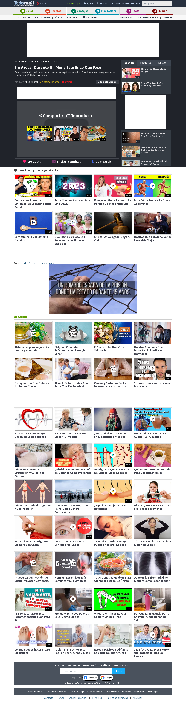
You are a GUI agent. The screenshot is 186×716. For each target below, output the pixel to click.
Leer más (42, 75)
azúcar (30, 263)
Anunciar (137, 697)
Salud (29, 11)
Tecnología (91, 17)
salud (23, 263)
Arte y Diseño (112, 691)
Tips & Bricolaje (76, 691)
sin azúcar (43, 263)
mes (36, 263)
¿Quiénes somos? (78, 697)
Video (42, 3)
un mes (52, 263)
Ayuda (89, 3)
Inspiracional (108, 11)
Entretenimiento (95, 691)
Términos (99, 683)
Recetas (55, 11)
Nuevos (162, 62)
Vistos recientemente (147, 17)
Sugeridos (128, 62)
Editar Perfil (126, 17)
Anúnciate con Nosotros (128, 3)
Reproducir (81, 115)
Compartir (33, 81)
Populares (145, 62)
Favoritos (167, 17)
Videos (25, 61)
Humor (162, 11)
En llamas (73, 17)
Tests (135, 11)
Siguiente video (106, 81)
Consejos (82, 11)
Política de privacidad (113, 683)
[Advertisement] (93, 40)
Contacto (103, 3)
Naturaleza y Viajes (40, 17)
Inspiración (139, 691)
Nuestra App (73, 3)
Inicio (17, 61)
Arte (59, 17)
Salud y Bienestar (41, 61)
